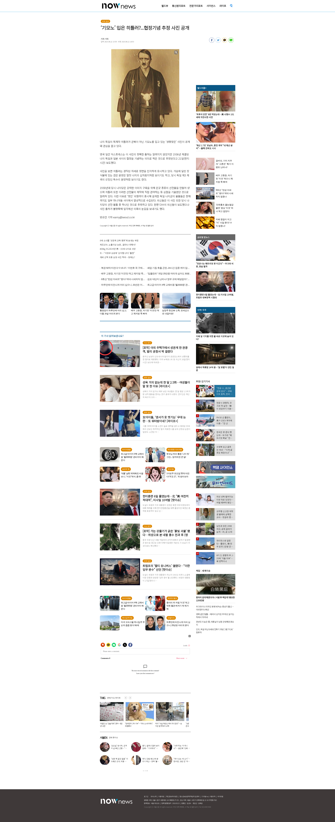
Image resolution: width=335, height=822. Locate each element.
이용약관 (161, 796)
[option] (113, 715)
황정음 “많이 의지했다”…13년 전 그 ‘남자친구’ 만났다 (173, 724)
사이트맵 (220, 796)
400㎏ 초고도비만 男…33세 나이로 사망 (118, 248)
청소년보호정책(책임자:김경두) (190, 796)
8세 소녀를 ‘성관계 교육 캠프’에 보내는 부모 (119, 240)
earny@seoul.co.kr (124, 217)
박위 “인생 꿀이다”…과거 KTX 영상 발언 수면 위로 (150, 748)
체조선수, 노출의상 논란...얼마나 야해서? (118, 244)
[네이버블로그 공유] (231, 42)
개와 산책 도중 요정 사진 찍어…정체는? (117, 257)
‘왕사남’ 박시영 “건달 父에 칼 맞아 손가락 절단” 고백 (150, 761)
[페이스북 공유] (211, 42)
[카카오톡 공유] (224, 42)
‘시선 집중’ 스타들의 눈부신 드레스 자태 (181, 747)
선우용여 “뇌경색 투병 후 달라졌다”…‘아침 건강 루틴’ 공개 (182, 761)
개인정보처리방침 (172, 796)
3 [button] (147, 770)
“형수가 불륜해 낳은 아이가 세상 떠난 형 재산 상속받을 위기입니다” (143, 724)
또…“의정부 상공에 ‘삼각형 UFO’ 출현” (117, 253)
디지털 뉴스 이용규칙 (208, 796)
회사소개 (153, 796)
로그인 (146, 796)
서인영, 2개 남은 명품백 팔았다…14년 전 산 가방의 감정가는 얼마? (119, 761)
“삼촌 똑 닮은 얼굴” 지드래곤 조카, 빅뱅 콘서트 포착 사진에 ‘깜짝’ (113, 724)
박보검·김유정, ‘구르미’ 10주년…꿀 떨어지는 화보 (119, 748)
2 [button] (145, 770)
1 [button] (143, 770)
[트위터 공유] (218, 42)
